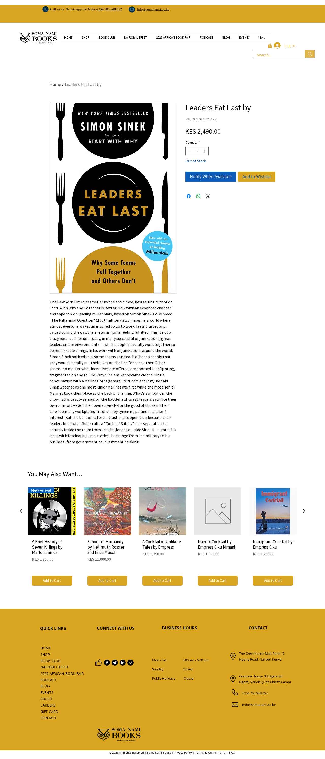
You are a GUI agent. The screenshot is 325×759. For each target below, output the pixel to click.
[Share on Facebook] (189, 196)
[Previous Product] (21, 511)
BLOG (45, 686)
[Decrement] (189, 151)
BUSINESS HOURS (179, 628)
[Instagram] (130, 663)
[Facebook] (107, 663)
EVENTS (46, 692)
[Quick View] (107, 511)
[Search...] (310, 54)
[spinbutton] (197, 151)
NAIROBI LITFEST (51, 667)
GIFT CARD (49, 711)
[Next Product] (304, 511)
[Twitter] (115, 663)
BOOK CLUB (50, 660)
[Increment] (205, 151)
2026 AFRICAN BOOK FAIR (51, 673)
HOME (45, 648)
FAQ (232, 752)
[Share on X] (208, 196)
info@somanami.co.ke (259, 704)
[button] (270, 45)
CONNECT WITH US (115, 628)
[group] (162, 538)
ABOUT (46, 698)
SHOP (45, 654)
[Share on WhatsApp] (198, 196)
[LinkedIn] (123, 663)
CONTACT (258, 628)
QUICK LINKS (53, 628)
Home (55, 84)
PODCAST (48, 679)
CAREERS (48, 705)
